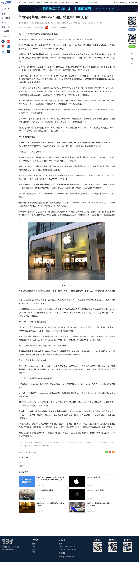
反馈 (33, 546)
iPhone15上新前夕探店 (44, 490)
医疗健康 (53, 3)
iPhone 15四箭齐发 (94, 477)
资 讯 (7, 14)
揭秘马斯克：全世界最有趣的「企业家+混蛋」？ (50, 504)
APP (117, 3)
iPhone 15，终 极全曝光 (95, 490)
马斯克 (20, 452)
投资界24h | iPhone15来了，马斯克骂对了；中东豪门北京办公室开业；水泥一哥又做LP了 (50, 478)
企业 (19, 462)
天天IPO (32, 3)
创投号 (7, 31)
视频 (67, 3)
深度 (20, 3)
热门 (25, 3)
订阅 (33, 552)
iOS (34, 452)
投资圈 (7, 18)
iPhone (28, 452)
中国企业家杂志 (54, 28)
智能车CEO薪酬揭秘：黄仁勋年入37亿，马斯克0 (100, 504)
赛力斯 (21, 466)
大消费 (61, 3)
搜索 (33, 544)
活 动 (7, 22)
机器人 (46, 3)
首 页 (7, 9)
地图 (33, 549)
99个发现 (74, 3)
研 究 (7, 27)
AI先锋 (39, 3)
